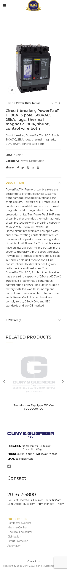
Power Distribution (28, 102)
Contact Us (33, 561)
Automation (14, 545)
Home (9, 102)
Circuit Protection (17, 541)
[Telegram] (38, 167)
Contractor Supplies (19, 522)
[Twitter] (22, 167)
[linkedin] (33, 167)
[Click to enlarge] (12, 90)
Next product (59, 103)
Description (15, 182)
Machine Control (17, 527)
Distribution (14, 536)
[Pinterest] (28, 167)
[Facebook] (18, 167)
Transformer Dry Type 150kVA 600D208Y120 (33, 407)
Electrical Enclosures (20, 531)
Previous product (52, 103)
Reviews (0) (14, 320)
